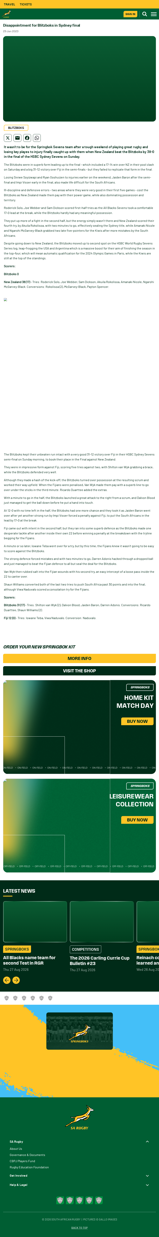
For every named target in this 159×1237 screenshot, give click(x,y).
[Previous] (6, 980)
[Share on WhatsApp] (37, 138)
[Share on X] (8, 138)
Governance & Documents (27, 1155)
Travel (9, 4)
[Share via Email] (17, 138)
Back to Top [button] (79, 1228)
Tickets (26, 4)
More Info (79, 658)
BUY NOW (137, 721)
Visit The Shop (79, 670)
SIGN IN (130, 14)
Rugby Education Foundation (29, 1167)
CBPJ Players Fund (22, 1161)
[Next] (16, 980)
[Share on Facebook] (27, 138)
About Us (16, 1148)
